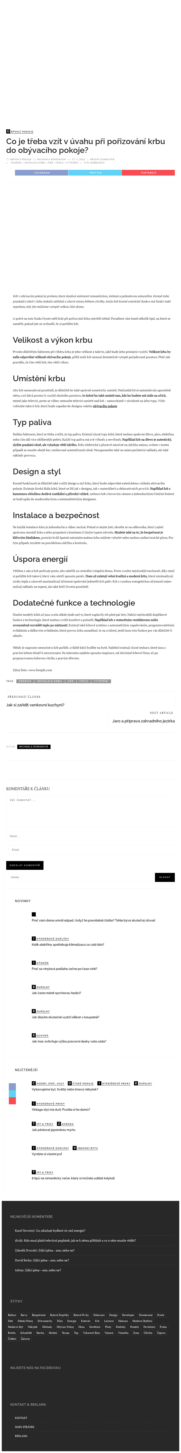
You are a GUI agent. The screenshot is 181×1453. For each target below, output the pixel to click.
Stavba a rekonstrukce (69, 40)
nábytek (33, 1326)
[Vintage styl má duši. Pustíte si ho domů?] (19, 1107)
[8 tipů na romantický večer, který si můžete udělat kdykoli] (19, 1178)
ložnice (109, 1321)
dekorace (99, 1315)
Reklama (21, 1436)
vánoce (109, 1332)
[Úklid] (34, 914)
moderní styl (15, 1326)
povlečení (149, 1326)
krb (50, 162)
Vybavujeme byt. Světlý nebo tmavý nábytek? (65, 1089)
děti (10, 1321)
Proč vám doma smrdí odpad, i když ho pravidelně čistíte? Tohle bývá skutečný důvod (93, 920)
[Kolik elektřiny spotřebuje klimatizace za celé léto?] (19, 945)
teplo (60, 162)
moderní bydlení (142, 1321)
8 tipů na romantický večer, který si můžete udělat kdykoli (73, 1178)
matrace (123, 1321)
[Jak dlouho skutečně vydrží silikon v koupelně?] (19, 1017)
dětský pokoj (25, 1321)
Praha (163, 1326)
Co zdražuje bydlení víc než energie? (60, 1230)
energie (16, 162)
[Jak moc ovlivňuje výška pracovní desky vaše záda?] (19, 1041)
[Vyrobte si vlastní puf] (19, 1154)
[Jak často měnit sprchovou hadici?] (19, 993)
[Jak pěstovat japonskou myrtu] (19, 1130)
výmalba (123, 1332)
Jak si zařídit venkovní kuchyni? (35, 705)
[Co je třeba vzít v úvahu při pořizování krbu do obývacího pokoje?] (90, 236)
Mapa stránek (24, 1427)
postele (134, 1326)
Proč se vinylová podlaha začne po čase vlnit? (64, 969)
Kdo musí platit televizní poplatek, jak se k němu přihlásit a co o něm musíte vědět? (80, 1240)
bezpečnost (38, 1315)
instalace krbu (35, 162)
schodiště (26, 1332)
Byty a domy (30, 40)
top (76, 1332)
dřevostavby (45, 1321)
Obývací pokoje (21, 159)
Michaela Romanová (51, 159)
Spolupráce (29, 51)
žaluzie (25, 1338)
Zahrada (134, 40)
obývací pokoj (65, 1326)
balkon (12, 1315)
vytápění (72, 162)
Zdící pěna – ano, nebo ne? (57, 1250)
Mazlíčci (157, 40)
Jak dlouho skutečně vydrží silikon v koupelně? (65, 1017)
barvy (24, 1315)
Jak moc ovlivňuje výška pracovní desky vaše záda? (69, 1041)
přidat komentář (102, 159)
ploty (108, 1326)
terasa (65, 1332)
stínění (53, 1332)
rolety (12, 1332)
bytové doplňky (59, 1315)
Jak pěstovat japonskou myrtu (53, 1130)
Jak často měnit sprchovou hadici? (56, 993)
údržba (148, 1332)
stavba (40, 1332)
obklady (47, 1326)
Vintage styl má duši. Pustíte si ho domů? (61, 1109)
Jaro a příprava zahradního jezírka (143, 721)
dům (60, 1321)
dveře (160, 1315)
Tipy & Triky (108, 40)
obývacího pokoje (105, 406)
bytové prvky (81, 1315)
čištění (12, 1338)
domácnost (146, 1315)
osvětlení (94, 1326)
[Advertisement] (90, 87)
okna (81, 1326)
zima (136, 1332)
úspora (161, 1332)
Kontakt (21, 1418)
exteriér (85, 1321)
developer (128, 1315)
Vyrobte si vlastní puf (47, 1154)
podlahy (121, 1326)
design (113, 1315)
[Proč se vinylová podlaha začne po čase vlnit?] (19, 969)
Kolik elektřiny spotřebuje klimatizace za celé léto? (68, 944)
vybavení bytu (91, 1332)
